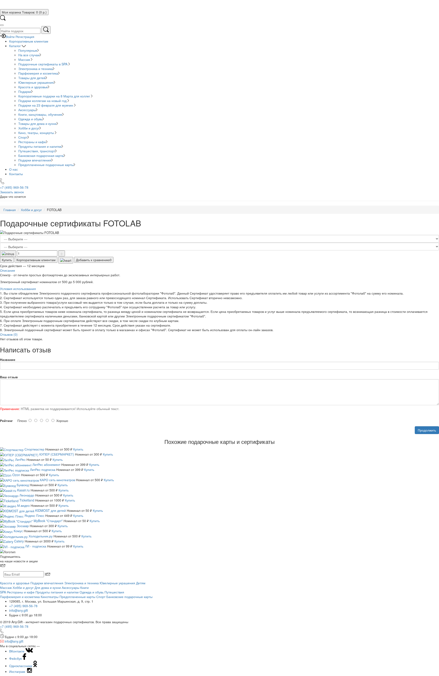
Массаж (24, 59)
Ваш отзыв (9, 377)
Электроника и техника (35, 68)
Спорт (22, 137)
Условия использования (18, 288)
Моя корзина (24, 12)
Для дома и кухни (48, 587)
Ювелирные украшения (36, 82)
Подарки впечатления (34, 160)
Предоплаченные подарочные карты (46, 164)
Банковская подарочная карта (41, 155)
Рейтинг (6, 420)
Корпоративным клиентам (28, 41)
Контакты (16, 174)
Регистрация (25, 36)
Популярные (27, 50)
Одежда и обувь (30, 119)
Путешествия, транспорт (36, 151)
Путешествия (114, 592)
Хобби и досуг (28, 128)
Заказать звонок (12, 192)
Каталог (15, 45)
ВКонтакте (17, 651)
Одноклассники (21, 665)
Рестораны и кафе (32, 141)
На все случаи (29, 55)
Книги (84, 587)
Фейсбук (16, 658)
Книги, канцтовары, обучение (40, 114)
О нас (13, 169)
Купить (7, 260)
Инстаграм (17, 671)
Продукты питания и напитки (40, 146)
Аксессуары (27, 109)
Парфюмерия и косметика (38, 73)
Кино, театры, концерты (36, 132)
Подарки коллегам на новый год (42, 100)
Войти (10, 36)
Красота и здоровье (33, 87)
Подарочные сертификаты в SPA (43, 64)
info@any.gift (18, 610)
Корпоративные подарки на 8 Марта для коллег (54, 96)
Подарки (24, 91)
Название (7, 359)
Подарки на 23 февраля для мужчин (46, 105)
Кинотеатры (50, 596)
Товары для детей (32, 77)
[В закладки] (65, 260)
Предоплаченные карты (77, 596)
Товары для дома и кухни (37, 123)
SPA (3, 592)
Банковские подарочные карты (129, 596)
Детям (140, 583)
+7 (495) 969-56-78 (23, 606)
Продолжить (427, 430)
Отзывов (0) (9, 334)
